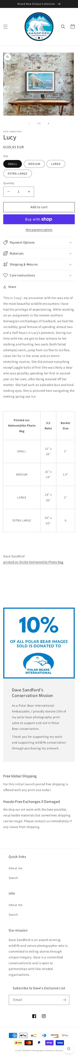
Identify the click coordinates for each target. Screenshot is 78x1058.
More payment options (39, 229)
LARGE (56, 164)
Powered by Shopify (53, 1050)
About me (16, 868)
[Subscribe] (64, 1000)
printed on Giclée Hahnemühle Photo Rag (33, 562)
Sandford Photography (33, 1050)
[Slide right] (48, 123)
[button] (5, 26)
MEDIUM (34, 164)
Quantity (8, 183)
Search (13, 878)
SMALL (12, 164)
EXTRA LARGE (17, 173)
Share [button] (12, 287)
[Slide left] (29, 123)
